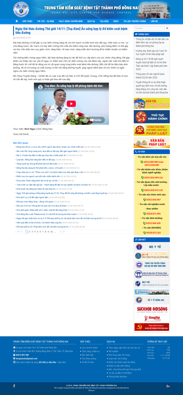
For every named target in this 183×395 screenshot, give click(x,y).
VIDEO (116, 21)
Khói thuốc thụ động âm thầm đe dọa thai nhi (35, 189)
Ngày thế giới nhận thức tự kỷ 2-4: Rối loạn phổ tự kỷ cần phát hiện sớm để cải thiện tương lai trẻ (58, 218)
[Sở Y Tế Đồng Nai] (152, 300)
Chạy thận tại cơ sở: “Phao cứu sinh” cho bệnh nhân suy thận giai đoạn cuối (49, 172)
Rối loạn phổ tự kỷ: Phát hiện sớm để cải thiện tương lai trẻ (42, 227)
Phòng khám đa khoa (118, 376)
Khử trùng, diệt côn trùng (119, 355)
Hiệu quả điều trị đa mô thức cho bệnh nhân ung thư (39, 222)
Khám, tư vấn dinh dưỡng (119, 366)
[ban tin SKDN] (152, 103)
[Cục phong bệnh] (152, 255)
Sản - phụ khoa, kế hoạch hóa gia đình (125, 369)
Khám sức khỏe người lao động (122, 362)
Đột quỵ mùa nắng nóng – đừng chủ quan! (34, 201)
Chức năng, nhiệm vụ (91, 351)
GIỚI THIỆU (27, 21)
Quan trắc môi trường (118, 358)
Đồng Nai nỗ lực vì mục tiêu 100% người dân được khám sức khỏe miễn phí (50, 147)
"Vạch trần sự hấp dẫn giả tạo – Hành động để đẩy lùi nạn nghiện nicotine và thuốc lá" (53, 185)
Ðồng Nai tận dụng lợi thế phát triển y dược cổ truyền (39, 168)
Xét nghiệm (113, 351)
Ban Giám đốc (88, 355)
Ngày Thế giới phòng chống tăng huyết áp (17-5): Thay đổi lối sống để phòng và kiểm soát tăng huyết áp (61, 193)
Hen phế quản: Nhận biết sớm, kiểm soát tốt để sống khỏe (41, 210)
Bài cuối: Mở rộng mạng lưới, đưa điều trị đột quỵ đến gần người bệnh (46, 151)
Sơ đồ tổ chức (88, 362)
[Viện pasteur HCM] (152, 283)
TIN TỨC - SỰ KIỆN (45, 21)
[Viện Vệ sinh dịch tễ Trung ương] (152, 274)
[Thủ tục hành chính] (152, 117)
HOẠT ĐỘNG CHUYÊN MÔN (71, 21)
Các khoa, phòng (89, 358)
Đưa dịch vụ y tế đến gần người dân (32, 197)
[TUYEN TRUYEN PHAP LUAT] (152, 130)
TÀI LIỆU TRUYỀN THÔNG (134, 21)
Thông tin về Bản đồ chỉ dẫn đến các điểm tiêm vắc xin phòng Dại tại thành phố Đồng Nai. (152, 42)
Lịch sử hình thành (90, 347)
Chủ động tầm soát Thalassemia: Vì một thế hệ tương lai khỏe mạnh (46, 214)
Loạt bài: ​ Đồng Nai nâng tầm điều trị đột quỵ (35, 159)
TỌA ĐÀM (104, 21)
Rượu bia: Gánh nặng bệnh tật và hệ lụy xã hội (36, 180)
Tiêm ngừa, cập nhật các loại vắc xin (124, 347)
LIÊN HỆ (154, 21)
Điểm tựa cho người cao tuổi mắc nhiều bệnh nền (38, 176)
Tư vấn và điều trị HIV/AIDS (120, 373)
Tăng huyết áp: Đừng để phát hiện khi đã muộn (36, 164)
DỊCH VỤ (91, 21)
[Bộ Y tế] (152, 247)
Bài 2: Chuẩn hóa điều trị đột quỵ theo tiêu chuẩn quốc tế (41, 155)
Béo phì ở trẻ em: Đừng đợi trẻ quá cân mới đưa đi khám (41, 206)
